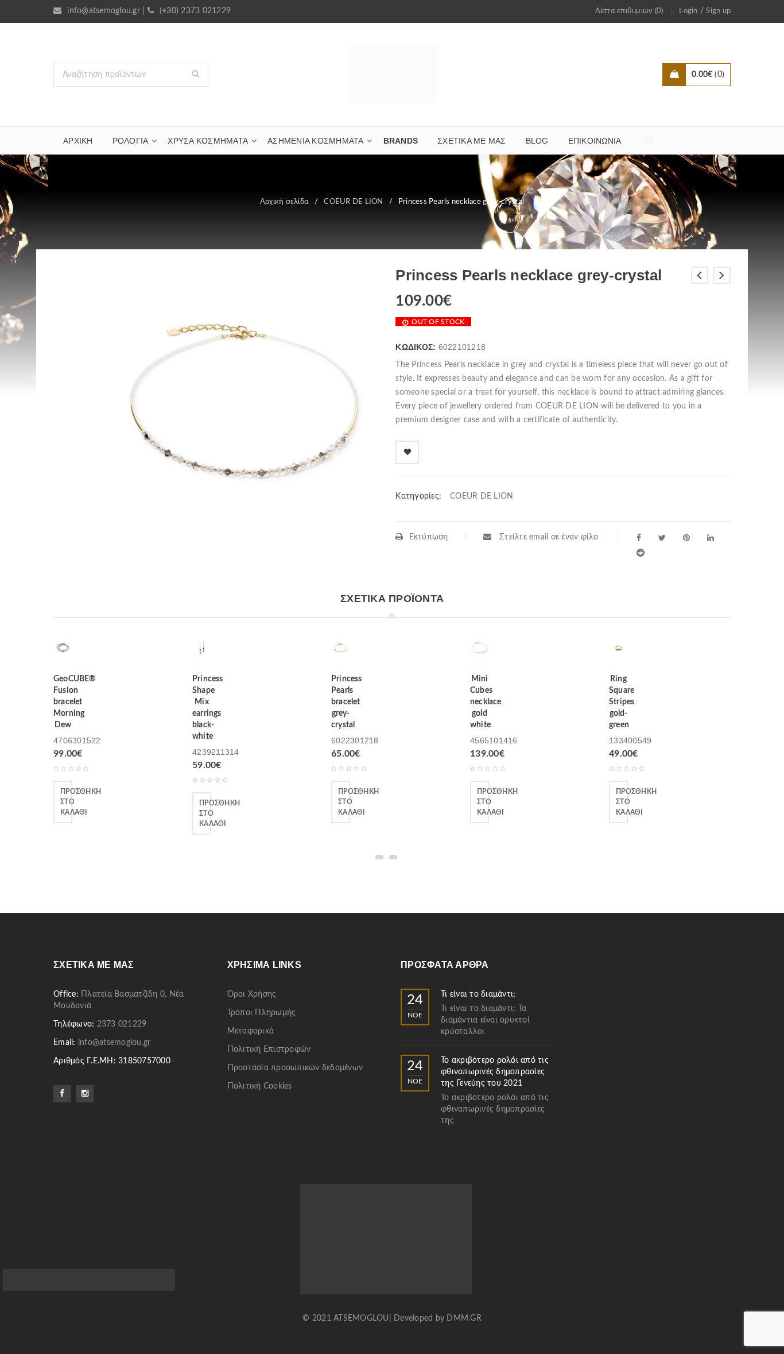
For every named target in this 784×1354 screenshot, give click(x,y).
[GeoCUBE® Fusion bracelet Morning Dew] (62, 651)
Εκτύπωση (428, 537)
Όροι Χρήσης (252, 994)
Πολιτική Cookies (259, 1086)
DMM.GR (464, 1318)
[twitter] (662, 538)
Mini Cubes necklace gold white (486, 702)
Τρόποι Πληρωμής (261, 1013)
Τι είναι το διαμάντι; (478, 994)
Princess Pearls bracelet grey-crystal (346, 702)
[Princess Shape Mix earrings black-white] (201, 651)
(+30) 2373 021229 (195, 11)
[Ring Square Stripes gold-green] (618, 651)
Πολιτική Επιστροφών (269, 1050)
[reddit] (640, 552)
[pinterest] (686, 538)
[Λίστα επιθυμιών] (407, 452)
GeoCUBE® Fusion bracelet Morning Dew (74, 702)
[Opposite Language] (648, 141)
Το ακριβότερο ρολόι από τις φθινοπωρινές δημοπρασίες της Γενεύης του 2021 (495, 1071)
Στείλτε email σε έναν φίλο (548, 537)
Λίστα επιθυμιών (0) (629, 11)
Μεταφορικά (250, 1031)
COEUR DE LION (353, 202)
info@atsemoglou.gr (103, 11)
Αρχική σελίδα (284, 202)
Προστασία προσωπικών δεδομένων (295, 1068)
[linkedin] (710, 538)
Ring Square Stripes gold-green (621, 702)
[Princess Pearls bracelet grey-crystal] (340, 651)
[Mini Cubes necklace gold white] (479, 651)
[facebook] (639, 538)
